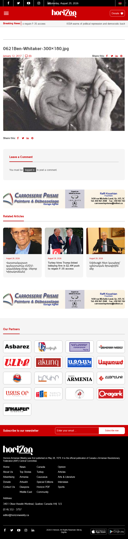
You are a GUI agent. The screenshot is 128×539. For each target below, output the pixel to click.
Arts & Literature (66, 476)
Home (6, 466)
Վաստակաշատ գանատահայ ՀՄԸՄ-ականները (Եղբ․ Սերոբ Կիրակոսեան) (21, 267)
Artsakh (24, 481)
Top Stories (25, 471)
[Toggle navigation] (6, 13)
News (23, 466)
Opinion (62, 466)
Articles (62, 471)
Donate (116, 13)
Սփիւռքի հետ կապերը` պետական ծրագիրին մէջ (104, 265)
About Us (8, 471)
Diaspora (24, 486)
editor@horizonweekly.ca (16, 514)
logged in (29, 169)
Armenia (24, 476)
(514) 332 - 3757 (12, 509)
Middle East (26, 491)
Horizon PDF (43, 486)
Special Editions (45, 481)
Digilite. (64, 532)
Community (42, 491)
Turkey (40, 471)
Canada (41, 466)
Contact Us (9, 486)
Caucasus (42, 476)
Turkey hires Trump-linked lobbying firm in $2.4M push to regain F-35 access (64, 265)
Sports (61, 486)
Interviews (63, 481)
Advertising (9, 476)
